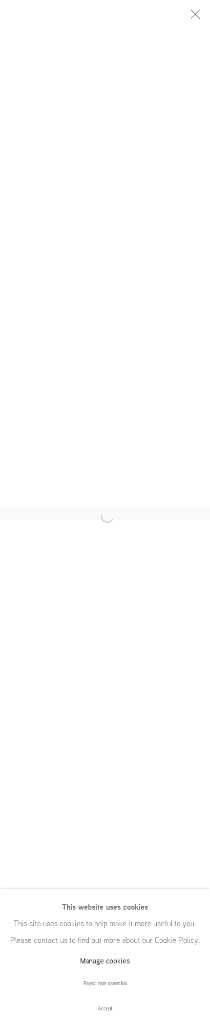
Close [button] (193, 17)
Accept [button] (105, 1008)
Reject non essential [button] (105, 983)
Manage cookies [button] (105, 960)
